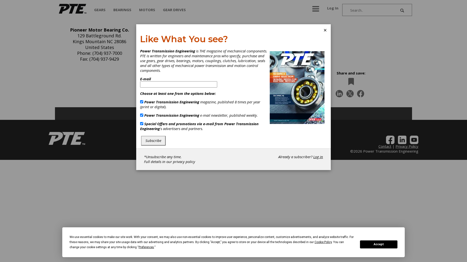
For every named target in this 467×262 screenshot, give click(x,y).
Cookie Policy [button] (323, 242)
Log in (318, 156)
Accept (379, 244)
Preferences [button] (146, 247)
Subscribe (153, 140)
